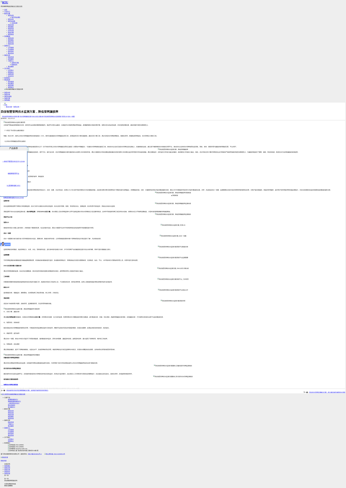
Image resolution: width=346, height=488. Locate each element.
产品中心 (7, 11)
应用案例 (7, 36)
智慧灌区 (11, 26)
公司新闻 (11, 47)
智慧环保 (11, 28)
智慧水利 (11, 15)
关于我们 (7, 68)
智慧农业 (11, 34)
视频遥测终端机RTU (14, 401)
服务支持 (7, 55)
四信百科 (11, 51)
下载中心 (11, 61)
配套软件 (14, 64)
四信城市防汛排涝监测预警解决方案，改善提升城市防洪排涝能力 (27, 390)
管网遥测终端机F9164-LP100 (13, 198)
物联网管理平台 (13, 173)
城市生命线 (11, 21)
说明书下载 (15, 62)
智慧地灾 (7, 471)
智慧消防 (11, 85)
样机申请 (11, 57)
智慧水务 (11, 19)
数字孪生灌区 (16, 17)
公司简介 (11, 70)
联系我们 (7, 78)
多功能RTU (11, 407)
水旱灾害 (11, 30)
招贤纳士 (11, 72)
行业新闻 (11, 49)
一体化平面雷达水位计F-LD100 (13, 161)
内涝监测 (14, 23)
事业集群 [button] (7, 79)
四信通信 (11, 83)
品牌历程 (11, 74)
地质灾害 (11, 25)
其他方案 (11, 32)
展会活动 (11, 53)
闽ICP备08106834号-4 (35, 454)
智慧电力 (11, 87)
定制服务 (11, 59)
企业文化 (11, 76)
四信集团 (11, 81)
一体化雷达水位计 (13, 403)
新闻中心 (7, 45)
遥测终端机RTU (13, 399)
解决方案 (7, 13)
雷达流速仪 (11, 405)
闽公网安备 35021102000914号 (55, 454)
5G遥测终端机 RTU (13, 185)
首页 (5, 9)
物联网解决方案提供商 (15, 6)
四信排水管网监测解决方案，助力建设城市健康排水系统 (327, 392)
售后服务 (11, 66)
